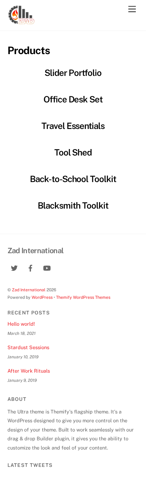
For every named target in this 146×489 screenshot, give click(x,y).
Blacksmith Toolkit (73, 205)
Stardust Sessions (28, 347)
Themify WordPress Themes (83, 297)
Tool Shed (73, 152)
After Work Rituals (28, 371)
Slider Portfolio (73, 73)
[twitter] (14, 267)
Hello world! (21, 324)
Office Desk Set (73, 99)
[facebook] (30, 267)
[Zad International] (21, 22)
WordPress (42, 297)
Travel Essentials (73, 126)
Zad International (28, 289)
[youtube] (47, 267)
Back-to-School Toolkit (73, 179)
